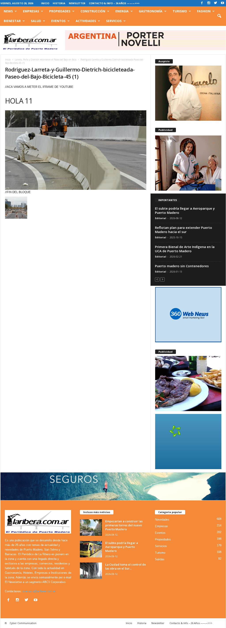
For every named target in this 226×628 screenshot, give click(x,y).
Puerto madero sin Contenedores (182, 266)
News (8, 11)
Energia (122, 11)
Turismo (180, 11)
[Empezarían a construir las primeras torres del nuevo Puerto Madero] (91, 527)
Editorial (160, 218)
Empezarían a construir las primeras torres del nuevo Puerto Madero (124, 525)
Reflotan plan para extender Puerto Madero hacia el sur (183, 229)
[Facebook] (202, 3)
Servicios (114, 21)
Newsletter (77, 3)
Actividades (86, 21)
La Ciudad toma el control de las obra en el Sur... (125, 566)
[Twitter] (215, 3)
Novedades (162, 519)
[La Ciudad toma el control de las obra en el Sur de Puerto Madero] (91, 570)
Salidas (159, 559)
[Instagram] (208, 3)
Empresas (31, 11)
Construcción (93, 11)
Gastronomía (150, 11)
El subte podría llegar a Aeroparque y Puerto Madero (185, 210)
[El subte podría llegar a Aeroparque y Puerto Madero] (91, 549)
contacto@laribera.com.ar (39, 591)
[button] (219, 16)
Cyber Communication (23, 623)
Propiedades (59, 11)
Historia (59, 3)
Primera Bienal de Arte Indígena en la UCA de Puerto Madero (185, 248)
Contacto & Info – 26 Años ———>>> (114, 3)
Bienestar (12, 21)
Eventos (58, 21)
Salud (36, 21)
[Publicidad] (188, 163)
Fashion (204, 11)
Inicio (45, 3)
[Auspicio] (188, 93)
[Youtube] (222, 3)
